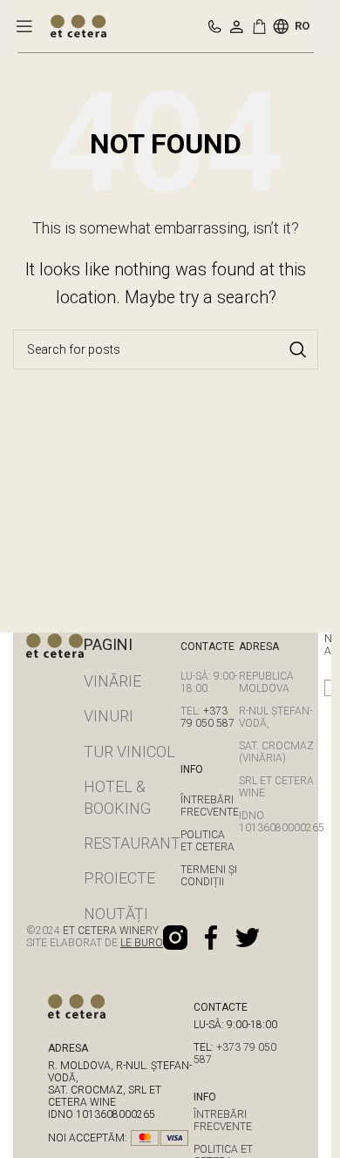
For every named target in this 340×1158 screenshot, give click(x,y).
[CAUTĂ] (298, 349)
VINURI (108, 716)
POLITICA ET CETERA (207, 841)
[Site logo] (78, 25)
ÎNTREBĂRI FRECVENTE (209, 806)
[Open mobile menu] (24, 26)
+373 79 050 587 (207, 717)
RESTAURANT (132, 843)
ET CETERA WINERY (109, 930)
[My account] (236, 26)
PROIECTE (119, 878)
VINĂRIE (112, 681)
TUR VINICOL (129, 751)
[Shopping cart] (262, 26)
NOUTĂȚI (116, 913)
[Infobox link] (214, 26)
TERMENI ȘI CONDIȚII (208, 875)
